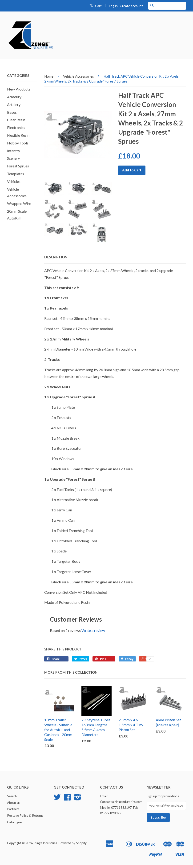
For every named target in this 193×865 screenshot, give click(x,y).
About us (13, 803)
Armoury (14, 96)
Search (12, 796)
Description (55, 257)
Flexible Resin (18, 135)
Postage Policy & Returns (25, 815)
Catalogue (14, 822)
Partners (13, 809)
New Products (18, 89)
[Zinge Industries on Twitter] (57, 799)
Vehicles (13, 181)
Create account (131, 6)
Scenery (13, 158)
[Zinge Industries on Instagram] (77, 799)
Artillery (13, 104)
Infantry (13, 150)
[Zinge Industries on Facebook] (67, 799)
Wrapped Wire (19, 203)
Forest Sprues (18, 166)
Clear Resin (16, 119)
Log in (113, 6)
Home (48, 76)
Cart (98, 6)
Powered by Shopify (72, 843)
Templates (15, 173)
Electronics (16, 127)
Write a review (93, 630)
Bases (12, 112)
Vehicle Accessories (78, 76)
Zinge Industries (45, 843)
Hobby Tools (17, 143)
